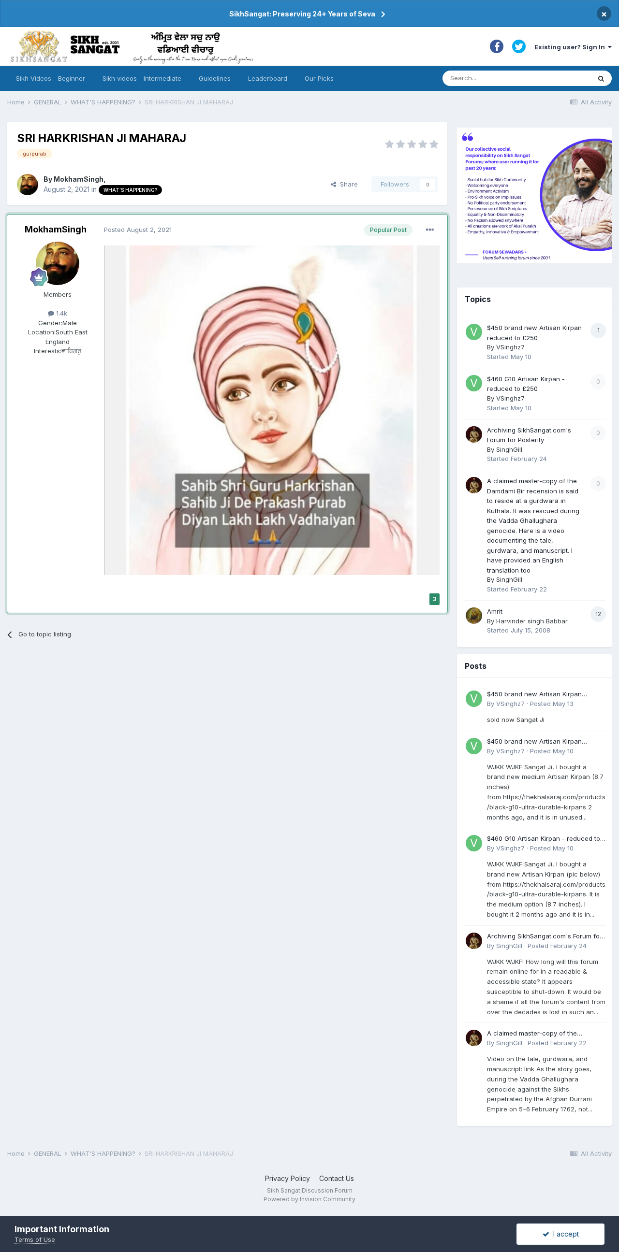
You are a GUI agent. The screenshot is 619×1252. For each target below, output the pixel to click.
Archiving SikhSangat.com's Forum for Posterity (544, 936)
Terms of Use (35, 1239)
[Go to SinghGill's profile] (474, 434)
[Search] (601, 78)
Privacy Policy (287, 1178)
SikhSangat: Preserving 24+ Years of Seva (302, 14)
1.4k (60, 313)
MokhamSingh (78, 179)
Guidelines (215, 78)
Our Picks (319, 78)
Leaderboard (267, 78)
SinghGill (509, 449)
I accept (564, 1234)
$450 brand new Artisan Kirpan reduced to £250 (534, 694)
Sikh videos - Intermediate (142, 78)
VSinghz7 (510, 347)
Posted (138, 229)
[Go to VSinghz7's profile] (474, 332)
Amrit (494, 611)
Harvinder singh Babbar (532, 621)
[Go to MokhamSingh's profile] (27, 184)
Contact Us (336, 1178)
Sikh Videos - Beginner (50, 78)
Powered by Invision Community (309, 1199)
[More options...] (430, 230)
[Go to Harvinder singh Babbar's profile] (474, 615)
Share (347, 184)
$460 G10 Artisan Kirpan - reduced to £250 (543, 839)
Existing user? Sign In (571, 47)
